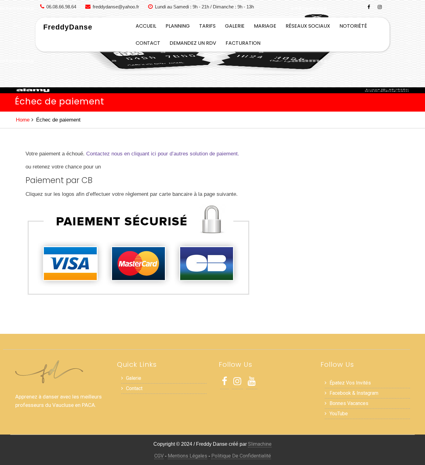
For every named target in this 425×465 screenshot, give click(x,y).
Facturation (243, 43)
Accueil (146, 26)
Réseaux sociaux (308, 26)
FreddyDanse (67, 27)
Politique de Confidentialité (241, 456)
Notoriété (353, 26)
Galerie (235, 26)
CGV (159, 456)
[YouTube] (252, 383)
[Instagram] (380, 7)
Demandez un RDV (193, 43)
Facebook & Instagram (353, 393)
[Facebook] (368, 7)
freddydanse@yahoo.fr (116, 6)
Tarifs (207, 26)
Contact (148, 43)
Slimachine (260, 444)
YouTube (338, 414)
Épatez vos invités (350, 383)
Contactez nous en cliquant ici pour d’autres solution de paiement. (162, 154)
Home (23, 120)
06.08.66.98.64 (61, 6)
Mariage (265, 26)
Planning (178, 26)
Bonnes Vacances (348, 403)
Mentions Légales (187, 456)
